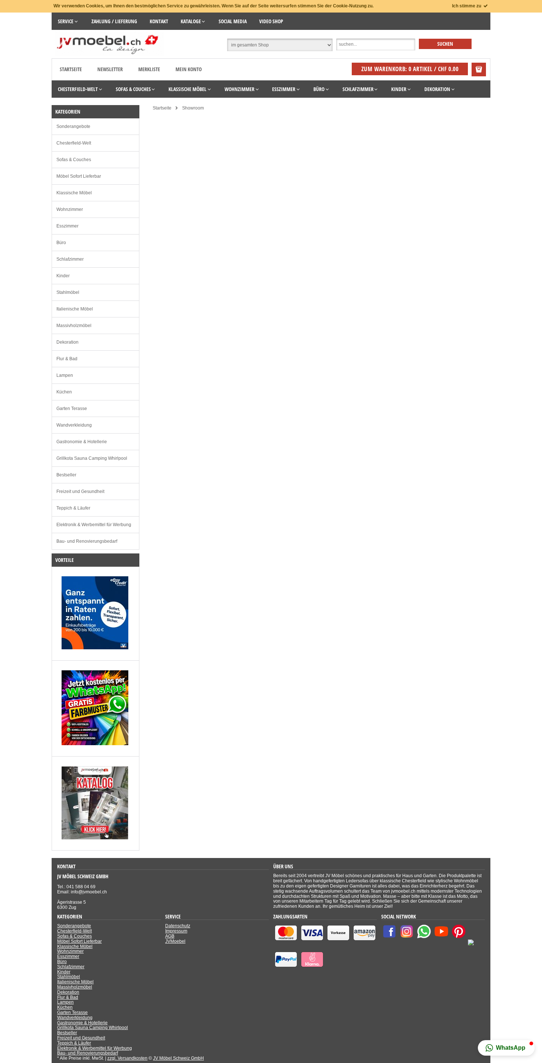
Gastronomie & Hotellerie (81, 441)
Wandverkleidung (74, 425)
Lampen (64, 375)
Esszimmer (67, 226)
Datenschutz (177, 925)
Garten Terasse (71, 408)
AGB (169, 936)
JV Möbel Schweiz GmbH (178, 1058)
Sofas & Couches (73, 159)
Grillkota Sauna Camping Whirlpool (91, 458)
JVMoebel (175, 941)
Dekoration (67, 342)
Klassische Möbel (74, 192)
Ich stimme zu (467, 5)
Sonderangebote (73, 126)
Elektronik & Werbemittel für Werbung (93, 524)
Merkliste (149, 69)
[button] (506, 1048)
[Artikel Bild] (95, 647)
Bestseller (66, 474)
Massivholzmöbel (73, 325)
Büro (61, 242)
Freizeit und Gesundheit (80, 491)
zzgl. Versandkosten (127, 1058)
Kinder (63, 275)
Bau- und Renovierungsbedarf (86, 541)
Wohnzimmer (69, 209)
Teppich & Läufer (73, 508)
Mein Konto (189, 69)
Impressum (176, 931)
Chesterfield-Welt (73, 143)
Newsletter (110, 69)
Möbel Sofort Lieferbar (78, 176)
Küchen (64, 392)
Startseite (71, 69)
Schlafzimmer (70, 259)
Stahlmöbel (67, 292)
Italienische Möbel (74, 309)
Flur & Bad (66, 358)
